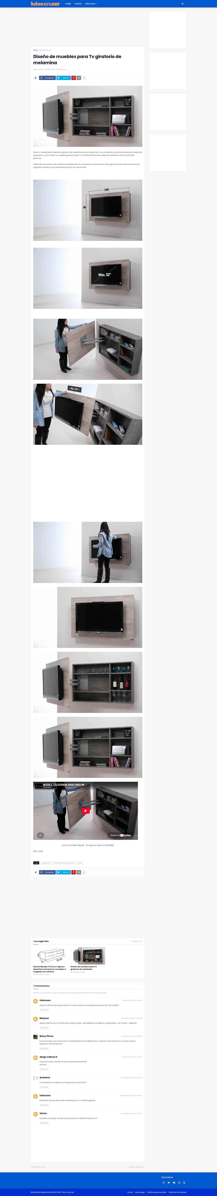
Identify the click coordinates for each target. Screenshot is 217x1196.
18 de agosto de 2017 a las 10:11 (131, 1036)
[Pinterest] (73, 78)
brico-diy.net (79, 845)
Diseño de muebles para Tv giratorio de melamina (83, 968)
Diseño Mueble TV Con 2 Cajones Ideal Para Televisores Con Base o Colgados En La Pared (49, 969)
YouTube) (109, 845)
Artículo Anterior (38, 1167)
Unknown (45, 1000)
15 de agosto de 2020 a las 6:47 (131, 1095)
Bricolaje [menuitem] (90, 4)
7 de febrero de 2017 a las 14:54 (131, 1018)
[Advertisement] (88, 28)
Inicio (35, 50)
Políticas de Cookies (177, 1192)
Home (130, 1192)
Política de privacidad (156, 1192)
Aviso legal (140, 1192)
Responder (44, 1010)
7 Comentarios (60, 69)
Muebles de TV (45, 50)
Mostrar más (137, 941)
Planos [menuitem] (78, 4)
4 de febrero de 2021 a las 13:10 (131, 1113)
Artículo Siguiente (136, 1167)
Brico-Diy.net (68, 1192)
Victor (43, 1113)
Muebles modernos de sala (64, 863)
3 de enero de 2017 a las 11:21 (132, 1000)
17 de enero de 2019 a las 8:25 (131, 1057)
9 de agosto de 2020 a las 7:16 (131, 1078)
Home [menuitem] (68, 4)
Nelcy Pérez (46, 1036)
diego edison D (48, 1056)
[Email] (78, 78)
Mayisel (44, 1018)
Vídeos (79, 863)
